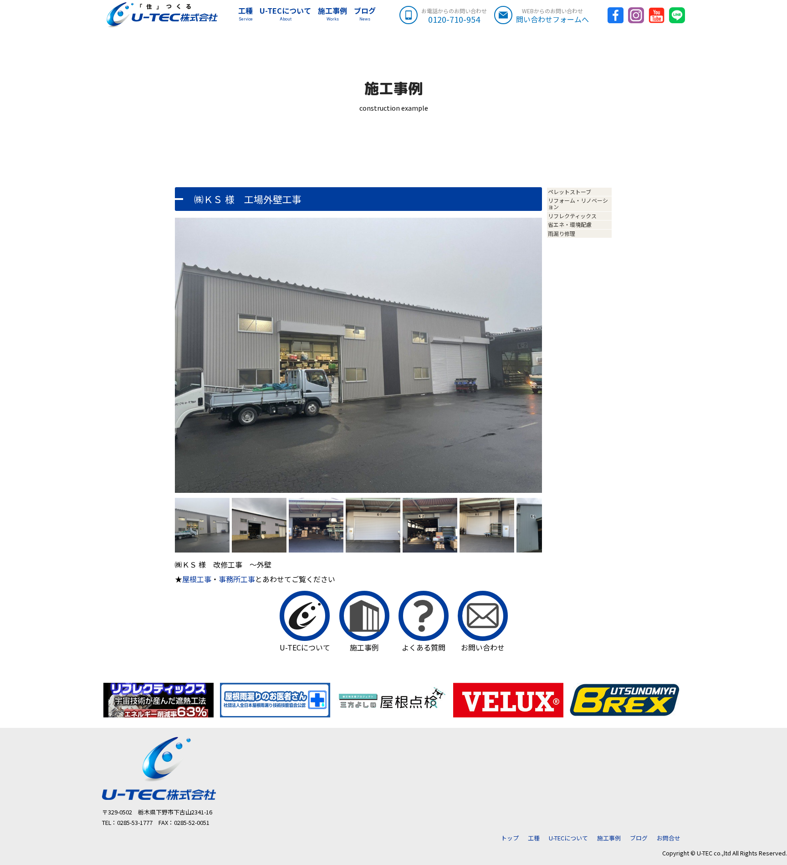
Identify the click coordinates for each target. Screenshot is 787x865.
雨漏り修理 (561, 233)
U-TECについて (285, 13)
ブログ (365, 13)
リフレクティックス (572, 216)
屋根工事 (196, 578)
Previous (161, 365)
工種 (245, 13)
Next (556, 365)
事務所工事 (237, 578)
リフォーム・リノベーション (578, 203)
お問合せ (668, 838)
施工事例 (332, 13)
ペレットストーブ (569, 191)
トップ (510, 838)
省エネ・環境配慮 (570, 224)
